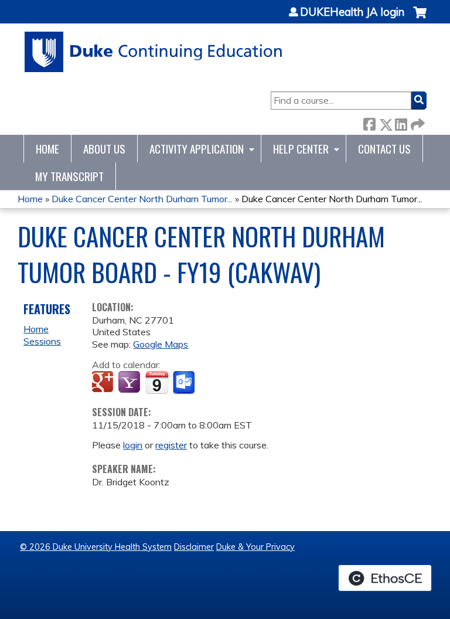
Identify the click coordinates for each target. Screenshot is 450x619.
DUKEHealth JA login (352, 12)
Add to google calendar (104, 382)
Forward (416, 122)
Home (47, 148)
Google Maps (160, 344)
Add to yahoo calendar (130, 382)
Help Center (301, 148)
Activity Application (196, 148)
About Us (104, 148)
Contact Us (384, 148)
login (132, 445)
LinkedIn (401, 122)
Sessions (42, 341)
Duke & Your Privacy (255, 547)
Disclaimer (194, 547)
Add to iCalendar (157, 382)
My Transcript (69, 176)
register (171, 445)
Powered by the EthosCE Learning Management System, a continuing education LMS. (385, 578)
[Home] (153, 51)
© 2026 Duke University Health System (96, 547)
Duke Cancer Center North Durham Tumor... (142, 199)
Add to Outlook (185, 382)
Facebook (369, 122)
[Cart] (420, 18)
